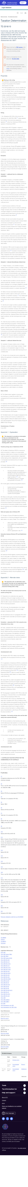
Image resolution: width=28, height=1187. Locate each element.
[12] (2, 850)
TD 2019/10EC (15, 58)
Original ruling (16, 1060)
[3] (1, 791)
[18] (17, 670)
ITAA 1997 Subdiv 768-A (6, 954)
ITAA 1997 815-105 (5, 960)
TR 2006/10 (3, 941)
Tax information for (9, 1089)
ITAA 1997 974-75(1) (5, 994)
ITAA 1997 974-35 (5, 988)
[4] (13, 224)
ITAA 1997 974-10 (5, 982)
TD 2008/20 (3, 937)
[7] (18, 295)
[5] (10, 250)
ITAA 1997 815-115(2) (6, 969)
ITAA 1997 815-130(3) (6, 979)
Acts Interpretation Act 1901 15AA (9, 1007)
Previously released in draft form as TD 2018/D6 (12, 916)
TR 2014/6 (3, 943)
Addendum (24, 1069)
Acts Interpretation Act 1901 (7, 1005)
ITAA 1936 (3, 997)
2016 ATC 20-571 (5, 1018)
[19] (2, 900)
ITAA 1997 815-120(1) (6, 973)
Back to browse (4, 16)
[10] (6, 461)
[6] (1, 807)
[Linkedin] (11, 1118)
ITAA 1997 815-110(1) (6, 963)
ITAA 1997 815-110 (5, 962)
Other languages (9, 1113)
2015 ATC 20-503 (5, 1033)
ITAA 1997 (3, 952)
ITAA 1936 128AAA (5, 999)
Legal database (6, 7)
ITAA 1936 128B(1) (5, 1001)
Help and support (8, 1093)
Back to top (24, 1076)
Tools (4, 1085)
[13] (2, 855)
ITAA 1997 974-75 (5, 992)
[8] (1, 818)
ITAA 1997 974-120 (5, 996)
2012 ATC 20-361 (5, 1046)
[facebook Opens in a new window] (3, 1118)
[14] (21, 530)
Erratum (23, 1064)
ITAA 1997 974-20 (5, 986)
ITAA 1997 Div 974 (5, 980)
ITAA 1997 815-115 (5, 965)
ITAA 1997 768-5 (4, 956)
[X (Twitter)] (7, 1118)
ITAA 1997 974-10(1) (5, 984)
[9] (1, 334)
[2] (6, 121)
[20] (13, 685)
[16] (23, 569)
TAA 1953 (3, 1003)
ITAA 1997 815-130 (5, 977)
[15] (6, 550)
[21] (12, 711)
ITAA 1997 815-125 (5, 975)
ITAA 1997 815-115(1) (6, 967)
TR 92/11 (3, 939)
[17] (2, 878)
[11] (17, 476)
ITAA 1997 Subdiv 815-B (6, 958)
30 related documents (12, 16)
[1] (1, 776)
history (8, 68)
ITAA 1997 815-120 (5, 971)
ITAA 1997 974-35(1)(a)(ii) (6, 990)
